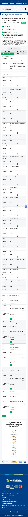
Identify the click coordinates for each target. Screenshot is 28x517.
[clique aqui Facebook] (14, 512)
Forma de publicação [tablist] (8, 53)
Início (3, 14)
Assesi (9, 515)
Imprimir (23, 22)
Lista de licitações (6, 15)
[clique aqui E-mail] (11, 512)
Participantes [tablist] (21, 51)
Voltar (4, 416)
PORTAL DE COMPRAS (12, 32)
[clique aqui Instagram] (17, 512)
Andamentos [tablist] (14, 48)
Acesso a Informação (9, 14)
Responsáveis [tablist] (21, 53)
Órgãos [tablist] (8, 51)
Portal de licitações (18, 14)
